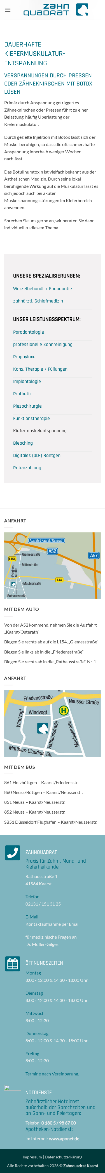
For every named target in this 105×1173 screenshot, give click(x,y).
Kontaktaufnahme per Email (52, 924)
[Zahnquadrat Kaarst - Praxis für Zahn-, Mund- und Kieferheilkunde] (56, 10)
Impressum (32, 1156)
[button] (7, 10)
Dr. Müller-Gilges (42, 944)
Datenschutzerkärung (63, 1156)
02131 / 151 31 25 (43, 903)
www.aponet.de (64, 1138)
